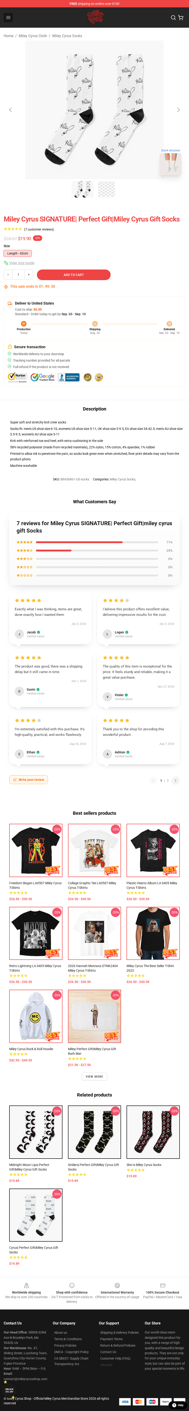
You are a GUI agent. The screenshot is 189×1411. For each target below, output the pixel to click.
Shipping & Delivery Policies (119, 1332)
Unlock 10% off (9, 1390)
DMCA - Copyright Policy (71, 1352)
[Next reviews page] (175, 780)
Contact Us (108, 1352)
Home (8, 36)
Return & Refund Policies (117, 1345)
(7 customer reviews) (39, 229)
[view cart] (180, 17)
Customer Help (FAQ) (115, 1358)
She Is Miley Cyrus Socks (144, 1165)
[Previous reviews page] (153, 780)
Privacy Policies (65, 1345)
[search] (173, 17)
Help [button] (180, 1405)
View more (94, 1076)
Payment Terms (111, 1339)
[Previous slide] (11, 110)
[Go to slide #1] (82, 189)
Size (7, 246)
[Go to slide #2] (106, 189)
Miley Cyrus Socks (67, 36)
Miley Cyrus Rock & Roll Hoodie (31, 1049)
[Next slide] (178, 110)
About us (60, 1332)
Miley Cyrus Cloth (33, 36)
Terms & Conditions (68, 1339)
